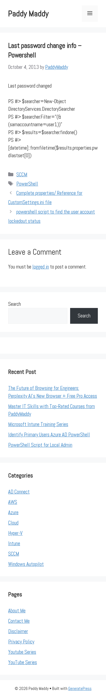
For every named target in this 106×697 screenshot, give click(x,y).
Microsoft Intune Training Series (38, 424)
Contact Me (19, 621)
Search (14, 304)
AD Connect (19, 491)
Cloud (13, 522)
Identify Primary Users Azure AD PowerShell (49, 434)
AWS (12, 502)
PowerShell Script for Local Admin (40, 445)
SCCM (21, 174)
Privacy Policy (21, 641)
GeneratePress (80, 688)
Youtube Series (22, 652)
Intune (14, 543)
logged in (40, 266)
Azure (13, 512)
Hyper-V (15, 533)
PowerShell (27, 183)
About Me (17, 610)
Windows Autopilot (26, 564)
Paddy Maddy (28, 13)
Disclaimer (18, 631)
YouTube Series (22, 662)
